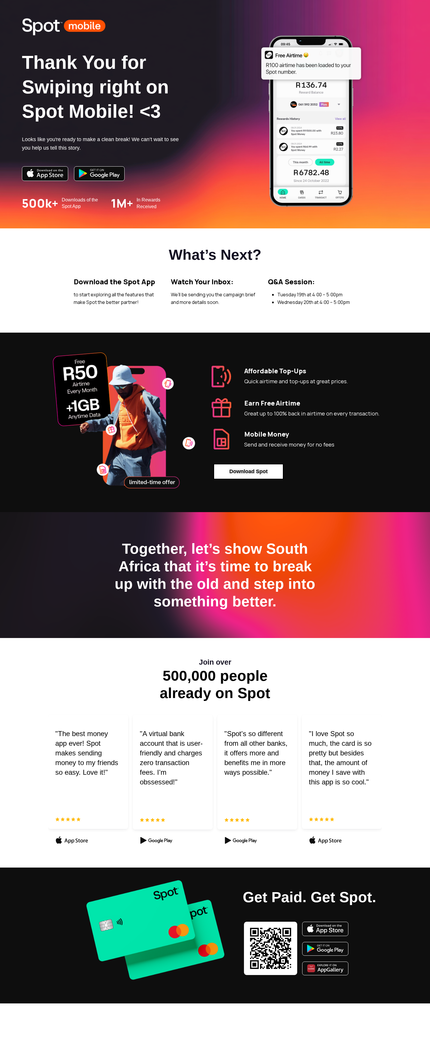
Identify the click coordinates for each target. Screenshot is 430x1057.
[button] (248, 471)
